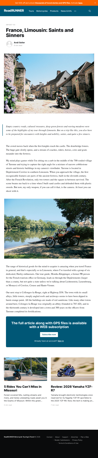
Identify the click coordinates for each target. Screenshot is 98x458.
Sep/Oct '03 (10, 25)
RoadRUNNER (14, 10)
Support (65, 437)
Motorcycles (42, 11)
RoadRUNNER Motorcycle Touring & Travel (19, 437)
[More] (75, 11)
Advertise (74, 437)
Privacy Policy (77, 440)
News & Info (66, 11)
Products (54, 11)
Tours (31, 11)
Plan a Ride (85, 437)
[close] (95, 3)
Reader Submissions (62, 440)
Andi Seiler (19, 42)
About (57, 437)
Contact (49, 437)
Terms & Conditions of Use (68, 443)
